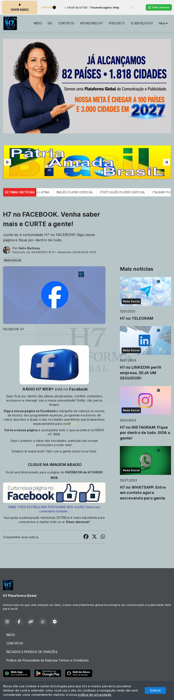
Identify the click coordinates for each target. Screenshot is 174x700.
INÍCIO (38, 23)
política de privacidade (94, 694)
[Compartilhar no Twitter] (94, 537)
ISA (50, 23)
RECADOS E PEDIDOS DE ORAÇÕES (32, 652)
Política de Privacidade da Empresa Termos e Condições (47, 660)
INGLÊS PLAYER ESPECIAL (53, 192)
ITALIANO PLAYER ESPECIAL (150, 192)
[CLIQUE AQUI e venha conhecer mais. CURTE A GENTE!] (54, 492)
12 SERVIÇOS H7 (142, 23)
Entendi (155, 690)
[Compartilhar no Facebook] (85, 537)
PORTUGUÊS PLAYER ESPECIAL (101, 192)
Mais (162, 23)
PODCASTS (117, 23)
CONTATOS (66, 23)
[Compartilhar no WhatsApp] (102, 537)
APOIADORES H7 (91, 23)
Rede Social (12, 260)
